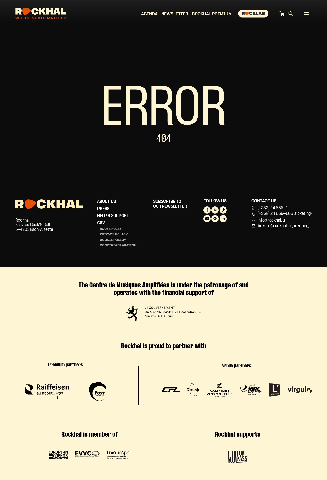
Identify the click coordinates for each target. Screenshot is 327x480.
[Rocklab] (254, 14)
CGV (101, 223)
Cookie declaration (118, 245)
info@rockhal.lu (271, 220)
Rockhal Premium (212, 14)
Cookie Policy (113, 240)
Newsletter (174, 14)
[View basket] (282, 15)
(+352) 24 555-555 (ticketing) (285, 214)
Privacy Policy (114, 234)
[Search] (290, 14)
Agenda (149, 14)
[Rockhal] (40, 14)
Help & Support (113, 216)
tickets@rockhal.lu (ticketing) (283, 226)
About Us (106, 202)
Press (103, 209)
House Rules (111, 229)
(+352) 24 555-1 (273, 208)
